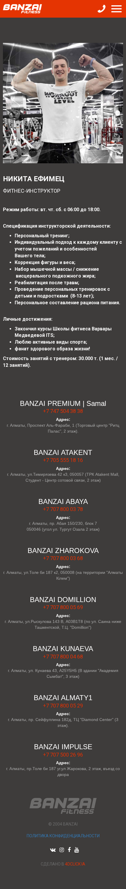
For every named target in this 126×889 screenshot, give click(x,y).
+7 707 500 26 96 (63, 755)
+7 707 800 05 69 (63, 607)
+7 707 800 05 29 (63, 706)
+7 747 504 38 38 (63, 411)
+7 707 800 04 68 (63, 656)
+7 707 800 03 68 (63, 558)
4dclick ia (75, 864)
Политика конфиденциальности (63, 835)
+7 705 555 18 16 (63, 460)
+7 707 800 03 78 (63, 509)
